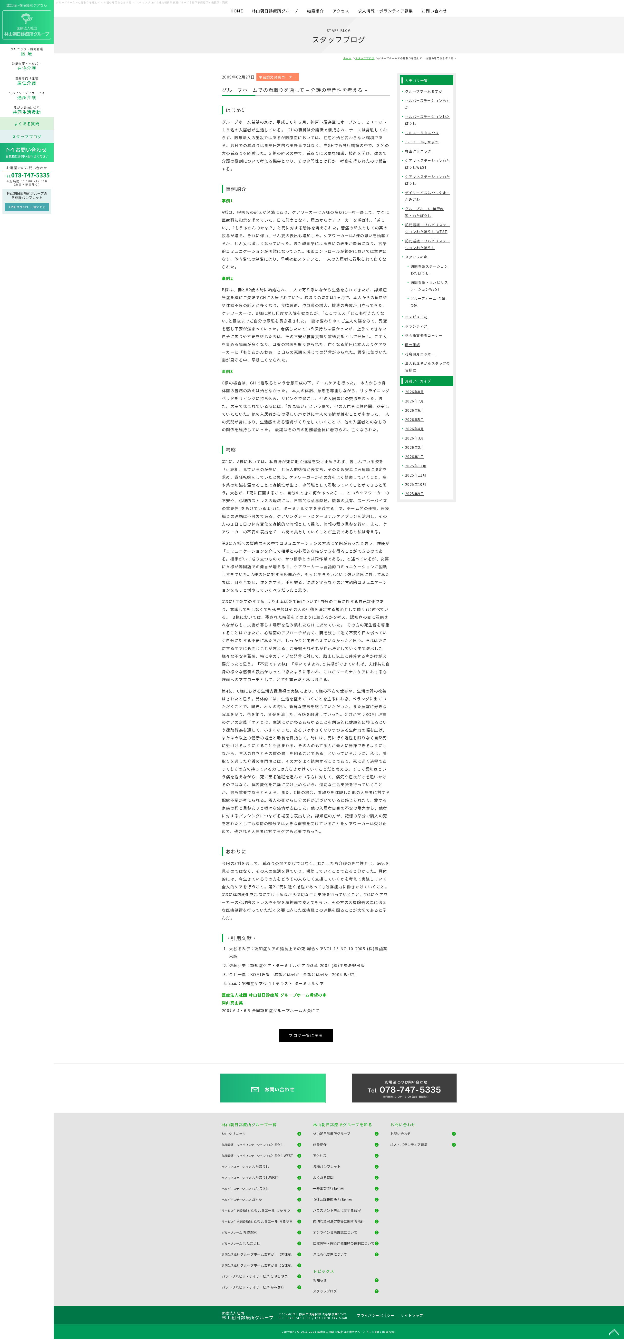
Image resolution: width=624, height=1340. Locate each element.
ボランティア (416, 326)
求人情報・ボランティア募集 (385, 11)
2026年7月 (414, 401)
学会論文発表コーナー (277, 77)
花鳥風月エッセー (420, 354)
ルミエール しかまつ (256, 1210)
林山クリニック (418, 151)
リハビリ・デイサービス (27, 95)
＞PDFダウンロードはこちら (27, 207)
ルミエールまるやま (422, 132)
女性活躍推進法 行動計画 (332, 1199)
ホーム (347, 58)
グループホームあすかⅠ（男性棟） (258, 1254)
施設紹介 (315, 11)
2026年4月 (414, 428)
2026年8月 (414, 391)
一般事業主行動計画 (328, 1188)
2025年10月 (415, 484)
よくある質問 (26, 124)
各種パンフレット (327, 1166)
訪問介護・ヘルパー (27, 66)
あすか (242, 1199)
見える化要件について (330, 1254)
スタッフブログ (27, 136)
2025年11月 (415, 475)
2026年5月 (414, 419)
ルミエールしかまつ (422, 141)
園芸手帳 (412, 344)
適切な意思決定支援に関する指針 (338, 1221)
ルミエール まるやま (257, 1221)
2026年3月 (414, 438)
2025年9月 (414, 493)
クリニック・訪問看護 (26, 52)
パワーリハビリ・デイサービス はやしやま (255, 1276)
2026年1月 (414, 456)
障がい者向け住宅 (27, 110)
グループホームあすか (423, 91)
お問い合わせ (434, 11)
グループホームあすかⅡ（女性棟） (258, 1265)
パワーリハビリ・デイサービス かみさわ (253, 1287)
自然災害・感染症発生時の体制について (343, 1243)
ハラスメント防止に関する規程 (337, 1210)
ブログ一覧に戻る (306, 1035)
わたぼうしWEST (257, 1155)
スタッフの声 (416, 256)
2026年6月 (414, 410)
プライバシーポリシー (375, 1315)
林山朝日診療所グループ (275, 11)
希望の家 (239, 1232)
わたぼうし (253, 1144)
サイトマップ (412, 1315)
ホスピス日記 (416, 316)
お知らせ (320, 1280)
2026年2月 (414, 447)
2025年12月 (415, 465)
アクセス (341, 11)
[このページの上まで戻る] (614, 1331)
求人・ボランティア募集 (409, 1144)
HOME (237, 11)
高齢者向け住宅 (26, 81)
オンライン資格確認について (335, 1232)
